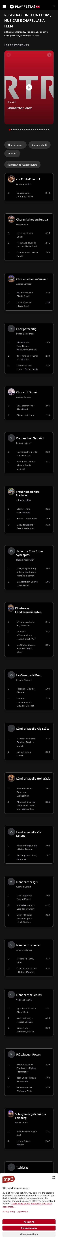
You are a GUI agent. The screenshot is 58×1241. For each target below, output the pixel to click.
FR (53, 6)
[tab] (9, 130)
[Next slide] (49, 55)
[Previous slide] (8, 55)
